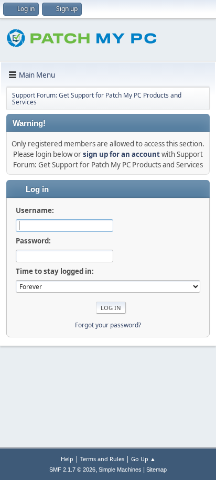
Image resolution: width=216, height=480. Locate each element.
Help (67, 459)
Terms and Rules (102, 459)
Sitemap (156, 469)
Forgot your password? (108, 325)
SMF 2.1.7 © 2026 (72, 469)
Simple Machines (120, 469)
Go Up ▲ (143, 459)
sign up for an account (121, 154)
